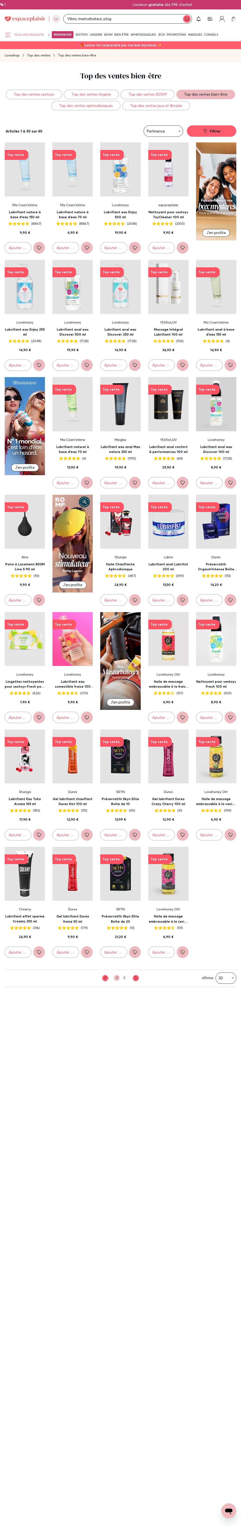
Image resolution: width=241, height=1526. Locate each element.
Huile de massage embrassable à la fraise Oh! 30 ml (168, 684)
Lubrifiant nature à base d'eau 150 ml (25, 214)
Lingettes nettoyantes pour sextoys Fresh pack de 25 (25, 684)
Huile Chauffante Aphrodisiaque (120, 566)
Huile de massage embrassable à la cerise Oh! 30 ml (168, 919)
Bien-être (121, 34)
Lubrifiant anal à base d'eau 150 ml (216, 332)
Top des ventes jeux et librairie (156, 105)
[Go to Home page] (32, 19)
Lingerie (96, 34)
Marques (195, 34)
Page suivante (136, 978)
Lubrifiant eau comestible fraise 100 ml (73, 684)
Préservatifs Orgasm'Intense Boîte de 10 (216, 567)
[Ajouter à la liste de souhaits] (39, 248)
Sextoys (81, 34)
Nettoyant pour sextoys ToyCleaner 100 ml (168, 214)
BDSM (108, 34)
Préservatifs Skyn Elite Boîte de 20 (120, 919)
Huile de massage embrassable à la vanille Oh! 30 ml (216, 802)
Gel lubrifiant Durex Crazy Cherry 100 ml (168, 801)
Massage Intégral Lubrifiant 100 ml (168, 332)
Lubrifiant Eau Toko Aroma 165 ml (25, 801)
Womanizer (63, 34)
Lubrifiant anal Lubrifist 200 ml (168, 566)
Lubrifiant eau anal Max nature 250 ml (120, 449)
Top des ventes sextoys (34, 94)
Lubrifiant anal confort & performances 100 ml (168, 449)
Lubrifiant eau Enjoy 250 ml (25, 332)
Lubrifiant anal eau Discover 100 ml (216, 449)
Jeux (161, 34)
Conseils (211, 34)
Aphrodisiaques (143, 34)
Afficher (208, 978)
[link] (210, 19)
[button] (198, 19)
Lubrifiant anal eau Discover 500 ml (72, 332)
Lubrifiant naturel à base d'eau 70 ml (72, 449)
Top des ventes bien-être (205, 94)
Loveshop (12, 55)
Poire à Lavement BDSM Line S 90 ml (25, 566)
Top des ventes (38, 55)
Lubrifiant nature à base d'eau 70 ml (72, 214)
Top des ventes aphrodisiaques (86, 105)
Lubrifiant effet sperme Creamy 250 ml (24, 919)
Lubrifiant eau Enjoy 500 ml (120, 214)
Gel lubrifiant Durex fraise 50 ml (72, 919)
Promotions (176, 34)
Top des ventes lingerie (91, 94)
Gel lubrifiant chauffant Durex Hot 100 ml (72, 801)
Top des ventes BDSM (148, 94)
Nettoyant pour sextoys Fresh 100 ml (216, 684)
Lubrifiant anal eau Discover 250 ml (120, 332)
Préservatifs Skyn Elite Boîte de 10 (120, 801)
